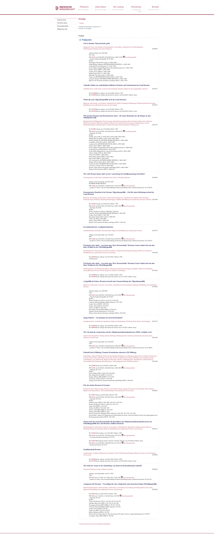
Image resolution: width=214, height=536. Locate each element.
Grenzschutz (101, 49)
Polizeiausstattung (128, 123)
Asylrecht (105, 89)
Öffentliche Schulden (103, 123)
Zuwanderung (111, 253)
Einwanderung (127, 285)
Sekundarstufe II (148, 359)
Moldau (110, 469)
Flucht (116, 453)
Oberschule (113, 359)
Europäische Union (88, 47)
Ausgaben (96, 453)
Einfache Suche (61, 20)
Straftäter (148, 199)
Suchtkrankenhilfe (101, 125)
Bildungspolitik (98, 121)
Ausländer (105, 251)
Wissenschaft (130, 391)
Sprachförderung (96, 361)
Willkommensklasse (133, 361)
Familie (115, 177)
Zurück (82, 23)
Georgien (98, 469)
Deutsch (141, 356)
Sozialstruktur (87, 361)
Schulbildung (87, 356)
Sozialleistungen (112, 105)
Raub (134, 321)
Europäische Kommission (130, 389)
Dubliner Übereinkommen (141, 198)
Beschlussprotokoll (130, 57)
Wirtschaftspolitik (124, 125)
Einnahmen (111, 453)
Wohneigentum (134, 125)
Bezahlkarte (112, 251)
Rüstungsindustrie (95, 391)
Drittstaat (107, 389)
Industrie (151, 389)
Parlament (84, 6)
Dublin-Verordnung (122, 103)
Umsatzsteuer (87, 455)
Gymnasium (108, 358)
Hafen (146, 389)
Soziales (142, 453)
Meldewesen (141, 251)
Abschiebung (98, 47)
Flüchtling (120, 89)
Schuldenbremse (139, 123)
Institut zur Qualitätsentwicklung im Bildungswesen (128, 358)
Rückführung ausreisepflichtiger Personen (95, 105)
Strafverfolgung (146, 321)
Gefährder (118, 199)
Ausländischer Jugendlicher (102, 321)
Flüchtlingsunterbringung (90, 49)
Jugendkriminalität (88, 321)
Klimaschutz (142, 121)
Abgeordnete (100, 6)
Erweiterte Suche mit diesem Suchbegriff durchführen (95, 524)
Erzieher (85, 358)
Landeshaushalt (87, 453)
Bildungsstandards (133, 356)
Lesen (94, 359)
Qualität (119, 359)
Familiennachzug (88, 177)
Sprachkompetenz (107, 361)
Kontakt (155, 6)
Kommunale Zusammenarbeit (102, 231)
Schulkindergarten (128, 359)
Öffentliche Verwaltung (116, 123)
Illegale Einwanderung (96, 429)
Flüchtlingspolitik (138, 47)
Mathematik (99, 359)
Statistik (145, 89)
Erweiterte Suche (62, 23)
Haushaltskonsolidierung (120, 121)
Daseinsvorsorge (107, 121)
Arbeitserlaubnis (103, 488)
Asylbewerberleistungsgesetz (114, 198)
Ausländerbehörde (88, 231)
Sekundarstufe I (138, 359)
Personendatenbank (62, 26)
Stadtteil (114, 270)
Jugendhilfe (135, 269)
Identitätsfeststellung (149, 103)
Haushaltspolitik (88, 121)
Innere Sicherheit (133, 121)
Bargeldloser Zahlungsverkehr (100, 336)
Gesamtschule (93, 358)
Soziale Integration (105, 270)
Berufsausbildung (112, 356)
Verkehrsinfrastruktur (112, 125)
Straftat (139, 321)
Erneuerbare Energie (116, 389)
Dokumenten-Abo (62, 29)
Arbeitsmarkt (93, 103)
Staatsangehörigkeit (136, 89)
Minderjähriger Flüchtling (124, 321)
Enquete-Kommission (150, 356)
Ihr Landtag (118, 6)
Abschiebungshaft (108, 47)
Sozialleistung (94, 337)
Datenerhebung (112, 89)
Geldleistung (130, 336)
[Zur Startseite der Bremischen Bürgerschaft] (64, 12)
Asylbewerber (97, 89)
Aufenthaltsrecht (127, 47)
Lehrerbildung (87, 359)
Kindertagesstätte (149, 358)
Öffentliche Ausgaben (89, 123)
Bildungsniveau (122, 356)
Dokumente (136, 6)
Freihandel (141, 389)
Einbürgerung (132, 103)
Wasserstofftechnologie (107, 391)
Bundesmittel (103, 453)
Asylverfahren (118, 47)
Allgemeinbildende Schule (99, 356)
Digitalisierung (99, 389)
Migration (109, 49)
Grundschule (101, 358)
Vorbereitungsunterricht (119, 361)
